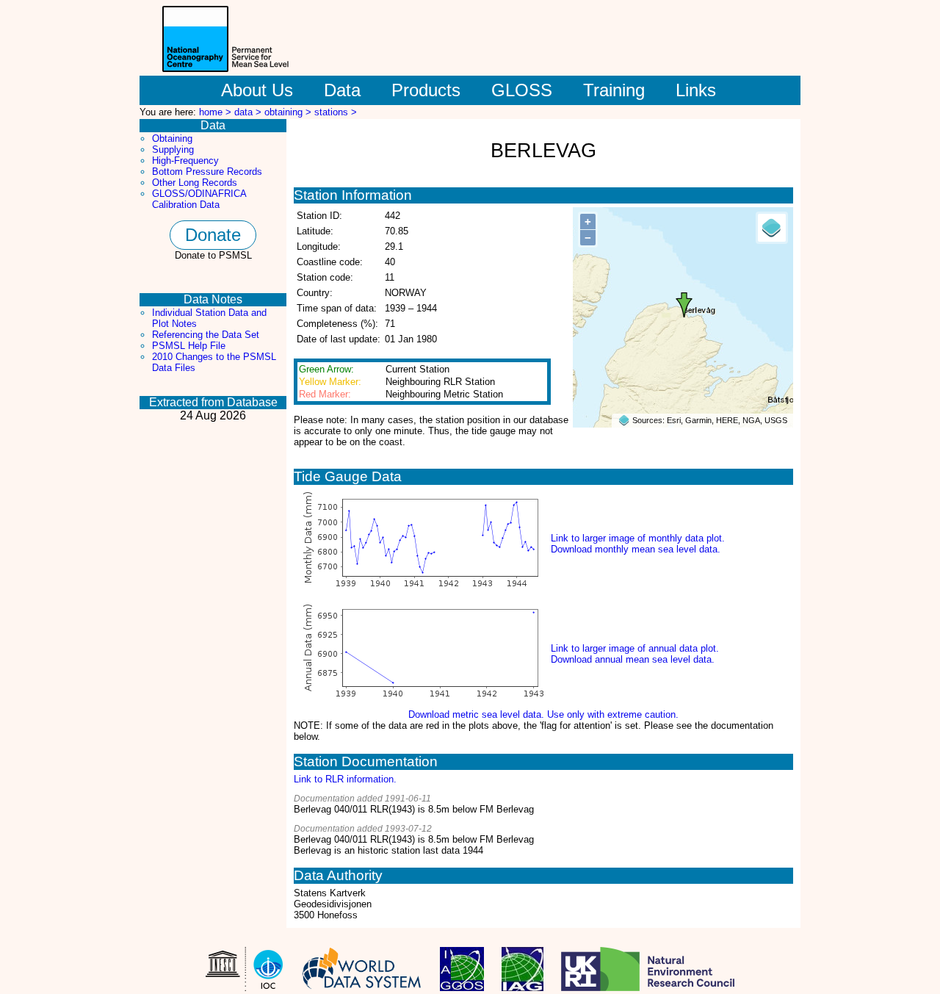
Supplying (173, 149)
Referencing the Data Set (205, 334)
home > (216, 112)
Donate (213, 235)
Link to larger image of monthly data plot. (638, 538)
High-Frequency (185, 160)
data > (249, 112)
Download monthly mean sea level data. (635, 549)
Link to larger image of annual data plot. (635, 648)
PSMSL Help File (188, 345)
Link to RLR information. (345, 779)
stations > (335, 112)
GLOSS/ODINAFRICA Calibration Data (199, 199)
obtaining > (289, 112)
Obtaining (172, 138)
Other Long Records (194, 182)
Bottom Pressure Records (207, 171)
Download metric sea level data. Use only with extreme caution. (543, 714)
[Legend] (772, 228)
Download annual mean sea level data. (633, 659)
